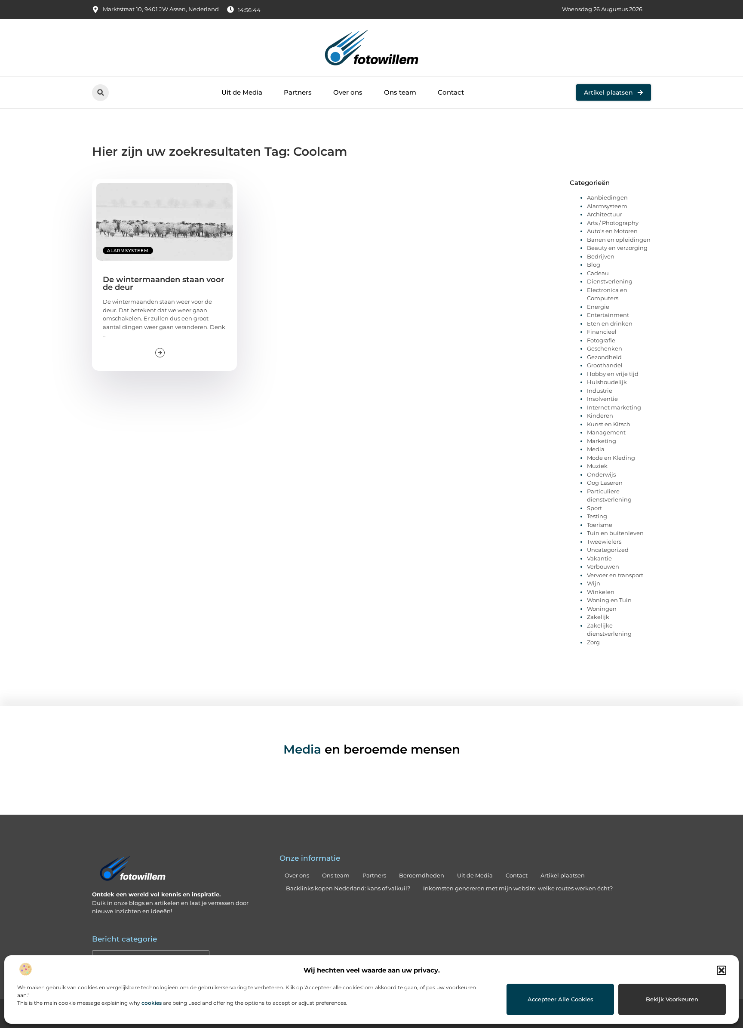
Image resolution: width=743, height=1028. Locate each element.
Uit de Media (241, 92)
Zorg (593, 642)
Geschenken (604, 348)
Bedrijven (600, 256)
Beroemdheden (421, 875)
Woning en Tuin (609, 600)
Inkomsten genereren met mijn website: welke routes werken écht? (518, 888)
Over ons (347, 92)
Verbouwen (603, 566)
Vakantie (599, 558)
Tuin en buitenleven (615, 532)
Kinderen (600, 415)
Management (606, 432)
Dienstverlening (609, 281)
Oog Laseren (605, 482)
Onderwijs (601, 474)
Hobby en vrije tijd (613, 373)
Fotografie (601, 340)
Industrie (599, 390)
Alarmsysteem (128, 250)
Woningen (602, 608)
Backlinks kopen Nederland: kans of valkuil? (348, 888)
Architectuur (604, 214)
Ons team (400, 92)
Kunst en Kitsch (608, 424)
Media (596, 449)
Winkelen (600, 591)
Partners (298, 92)
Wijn (593, 583)
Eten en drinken (609, 323)
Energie (598, 306)
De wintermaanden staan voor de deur (163, 283)
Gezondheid (604, 357)
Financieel (602, 331)
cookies (151, 1003)
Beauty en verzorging (617, 247)
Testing (597, 516)
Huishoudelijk (607, 382)
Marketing (601, 440)
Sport (594, 508)
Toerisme (599, 524)
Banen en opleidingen (619, 239)
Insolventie (602, 398)
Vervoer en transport (615, 575)
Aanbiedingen (607, 197)
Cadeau (598, 273)
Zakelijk (598, 616)
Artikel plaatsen (562, 875)
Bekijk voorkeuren (672, 999)
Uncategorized (608, 549)
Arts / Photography (613, 222)
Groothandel (605, 365)
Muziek (597, 465)
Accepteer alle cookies (560, 999)
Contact (451, 92)
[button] (721, 970)
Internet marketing (614, 407)
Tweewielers (604, 541)
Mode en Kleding (611, 457)
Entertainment (608, 314)
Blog (593, 264)
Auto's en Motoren (612, 231)
